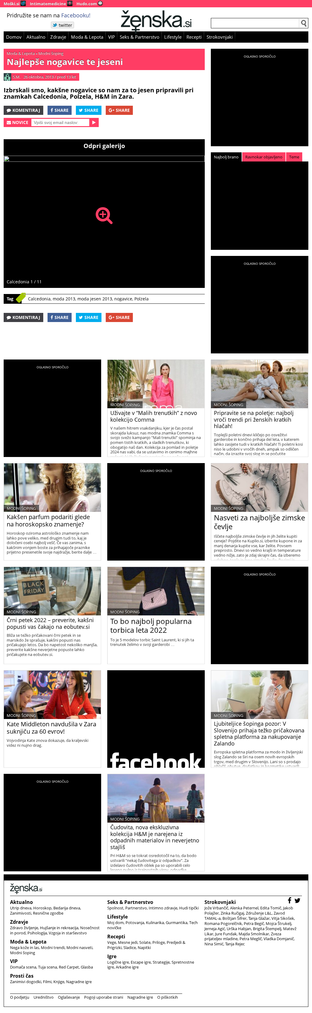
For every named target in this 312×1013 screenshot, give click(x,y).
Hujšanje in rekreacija (59, 927)
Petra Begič (254, 923)
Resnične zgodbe (48, 913)
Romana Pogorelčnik (223, 923)
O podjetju (19, 997)
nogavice (123, 299)
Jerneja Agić (214, 928)
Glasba (87, 967)
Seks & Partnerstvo (139, 37)
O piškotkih (167, 997)
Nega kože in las (24, 947)
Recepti (194, 37)
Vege (111, 942)
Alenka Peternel (244, 908)
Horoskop (42, 908)
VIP (111, 37)
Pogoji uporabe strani (103, 997)
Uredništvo (44, 997)
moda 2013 (64, 299)
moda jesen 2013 (94, 299)
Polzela (141, 299)
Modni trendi (53, 947)
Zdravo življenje (24, 927)
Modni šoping (50, 53)
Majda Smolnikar (254, 934)
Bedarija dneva (66, 908)
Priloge (158, 942)
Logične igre (118, 962)
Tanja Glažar (259, 918)
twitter (65, 25)
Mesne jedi (127, 942)
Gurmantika (176, 922)
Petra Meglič (250, 938)
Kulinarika (155, 922)
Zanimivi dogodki (25, 981)
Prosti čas (22, 975)
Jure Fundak (226, 934)
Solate (145, 942)
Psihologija (37, 933)
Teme (294, 157)
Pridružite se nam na (48, 15)
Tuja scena (47, 967)
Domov (14, 37)
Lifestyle (173, 37)
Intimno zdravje (163, 908)
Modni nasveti (79, 947)
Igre (111, 956)
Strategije (161, 962)
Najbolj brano (226, 157)
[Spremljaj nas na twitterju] (298, 901)
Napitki (144, 947)
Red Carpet (69, 967)
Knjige (58, 981)
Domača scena (23, 967)
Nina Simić (213, 944)
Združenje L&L (259, 913)
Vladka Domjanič (279, 938)
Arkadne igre (127, 967)
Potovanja (135, 922)
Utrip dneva (20, 908)
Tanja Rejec (235, 944)
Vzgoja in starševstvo (68, 933)
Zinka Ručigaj (232, 913)
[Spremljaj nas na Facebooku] (290, 901)
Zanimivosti (20, 913)
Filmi (47, 981)
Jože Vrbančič (216, 908)
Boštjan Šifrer (234, 918)
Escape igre (141, 962)
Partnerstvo (136, 908)
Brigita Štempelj (267, 928)
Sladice (129, 947)
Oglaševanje (69, 997)
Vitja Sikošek (282, 918)
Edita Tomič (270, 908)
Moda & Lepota (87, 37)
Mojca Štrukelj (278, 923)
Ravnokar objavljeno (263, 157)
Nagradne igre (79, 981)
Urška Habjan (239, 928)
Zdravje (58, 37)
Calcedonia (39, 299)
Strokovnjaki (220, 37)
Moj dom (115, 922)
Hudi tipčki (189, 908)
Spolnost (115, 908)
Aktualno (36, 37)
